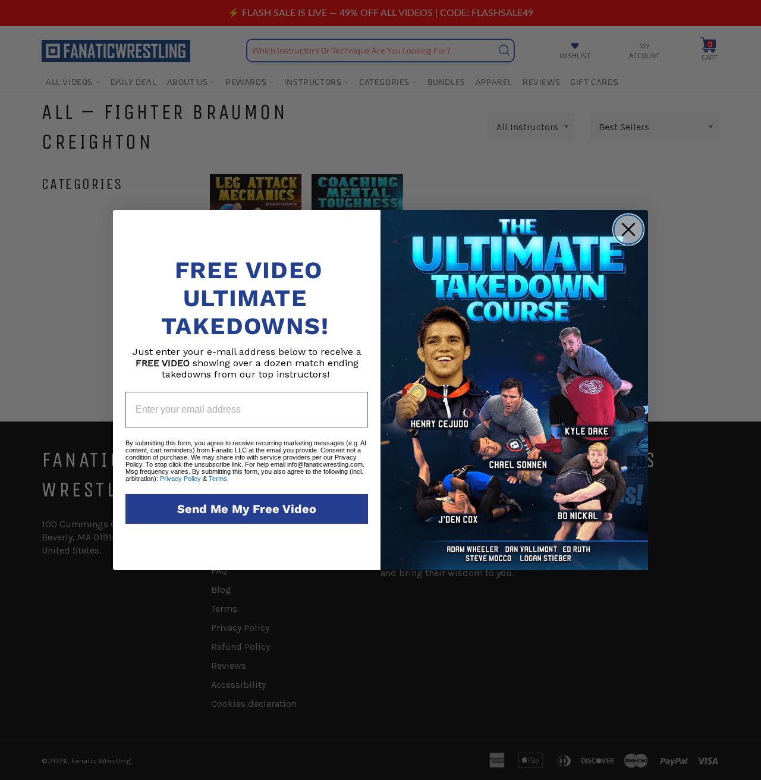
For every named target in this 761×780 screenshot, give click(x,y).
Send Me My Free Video (246, 509)
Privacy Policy (180, 478)
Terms (218, 478)
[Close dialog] (628, 229)
